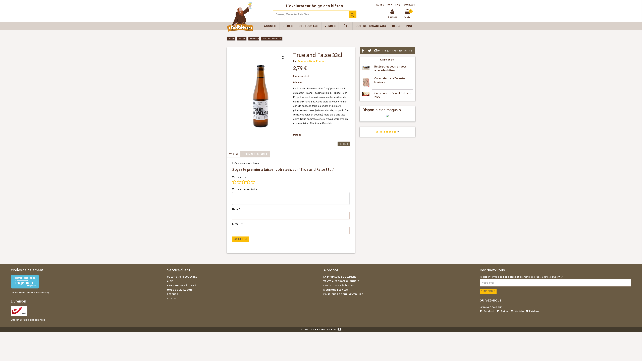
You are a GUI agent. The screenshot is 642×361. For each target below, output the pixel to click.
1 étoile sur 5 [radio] (234, 182)
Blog (396, 26)
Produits (242, 38)
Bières (288, 26)
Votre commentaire (245, 189)
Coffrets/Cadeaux (371, 26)
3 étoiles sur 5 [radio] (244, 182)
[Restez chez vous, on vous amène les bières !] (366, 69)
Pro (409, 26)
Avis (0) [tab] (233, 154)
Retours (172, 294)
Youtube (519, 311)
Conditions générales (338, 285)
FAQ (397, 5)
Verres (330, 26)
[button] (283, 58)
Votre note (239, 177)
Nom (236, 209)
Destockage (308, 26)
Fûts (345, 26)
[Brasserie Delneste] (387, 116)
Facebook (489, 311)
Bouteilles (254, 38)
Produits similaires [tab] (255, 154)
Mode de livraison (179, 290)
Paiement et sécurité (181, 285)
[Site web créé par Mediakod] (339, 329)
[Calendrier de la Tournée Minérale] (366, 82)
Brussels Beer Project (312, 61)
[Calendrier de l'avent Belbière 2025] (366, 95)
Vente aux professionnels (341, 281)
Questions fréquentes (182, 277)
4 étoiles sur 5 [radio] (248, 182)
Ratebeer (533, 311)
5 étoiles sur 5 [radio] (253, 182)
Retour (343, 144)
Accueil (270, 26)
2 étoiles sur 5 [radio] (239, 182)
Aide (170, 281)
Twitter (504, 311)
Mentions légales (335, 290)
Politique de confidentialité (343, 294)
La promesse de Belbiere (339, 277)
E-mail (237, 224)
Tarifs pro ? (384, 5)
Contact (409, 5)
